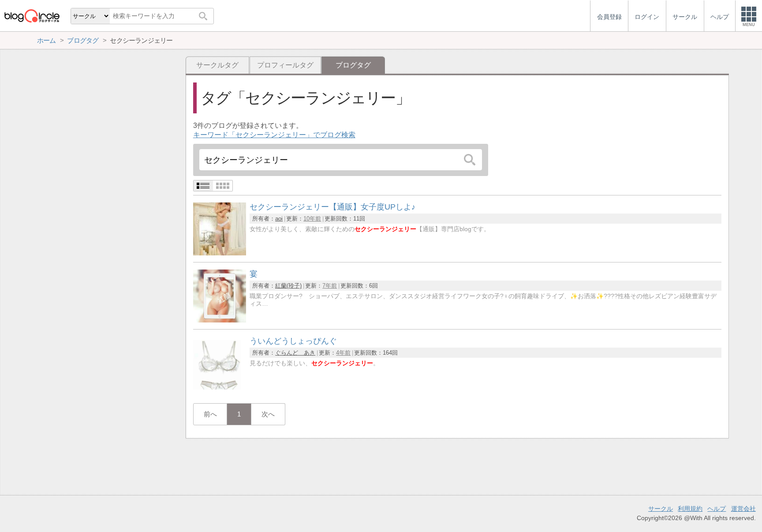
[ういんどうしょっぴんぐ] (219, 387)
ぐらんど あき (295, 352)
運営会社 (743, 508)
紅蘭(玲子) (288, 285)
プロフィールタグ (285, 65)
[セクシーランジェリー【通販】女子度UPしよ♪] (219, 253)
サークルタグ (217, 65)
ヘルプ (716, 508)
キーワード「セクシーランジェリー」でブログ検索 (274, 135)
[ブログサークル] (32, 15)
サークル (660, 508)
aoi (279, 218)
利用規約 (690, 508)
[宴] (219, 320)
